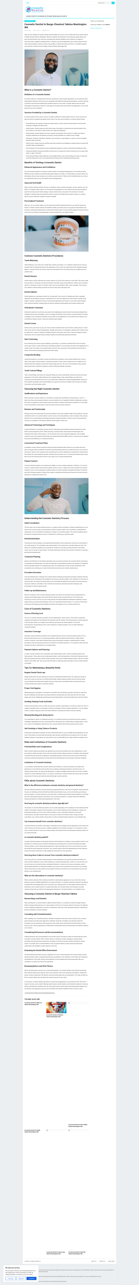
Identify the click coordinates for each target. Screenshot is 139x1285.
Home (27, 3)
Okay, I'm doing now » (96, 28)
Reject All (21, 1278)
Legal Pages (111, 1261)
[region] (21, 1273)
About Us (93, 1261)
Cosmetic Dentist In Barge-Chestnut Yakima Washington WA (39, 993)
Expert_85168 (27, 30)
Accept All (31, 1278)
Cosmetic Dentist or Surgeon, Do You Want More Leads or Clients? (46, 16)
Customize (10, 1278)
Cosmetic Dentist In (35, 1261)
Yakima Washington (30, 21)
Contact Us (102, 1261)
